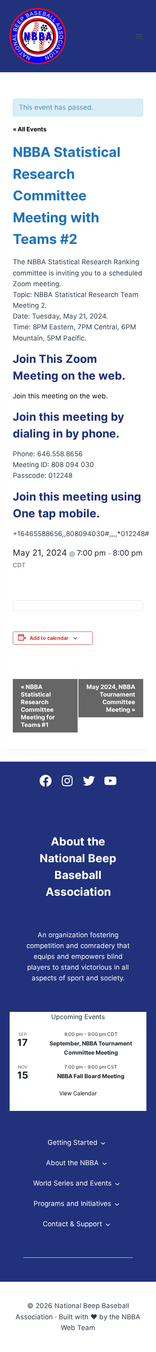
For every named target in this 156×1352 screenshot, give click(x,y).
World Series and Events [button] (72, 1183)
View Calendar (78, 1093)
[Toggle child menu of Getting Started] (103, 1142)
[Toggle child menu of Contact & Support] (107, 1223)
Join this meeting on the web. (60, 396)
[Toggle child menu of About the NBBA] (104, 1163)
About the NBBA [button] (72, 1163)
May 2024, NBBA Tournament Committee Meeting (110, 698)
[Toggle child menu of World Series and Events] (117, 1183)
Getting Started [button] (73, 1142)
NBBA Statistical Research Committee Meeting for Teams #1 (38, 705)
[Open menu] (139, 36)
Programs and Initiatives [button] (72, 1203)
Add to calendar (49, 638)
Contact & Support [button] (72, 1224)
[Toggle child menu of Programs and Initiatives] (116, 1204)
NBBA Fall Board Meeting (90, 1076)
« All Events (29, 129)
